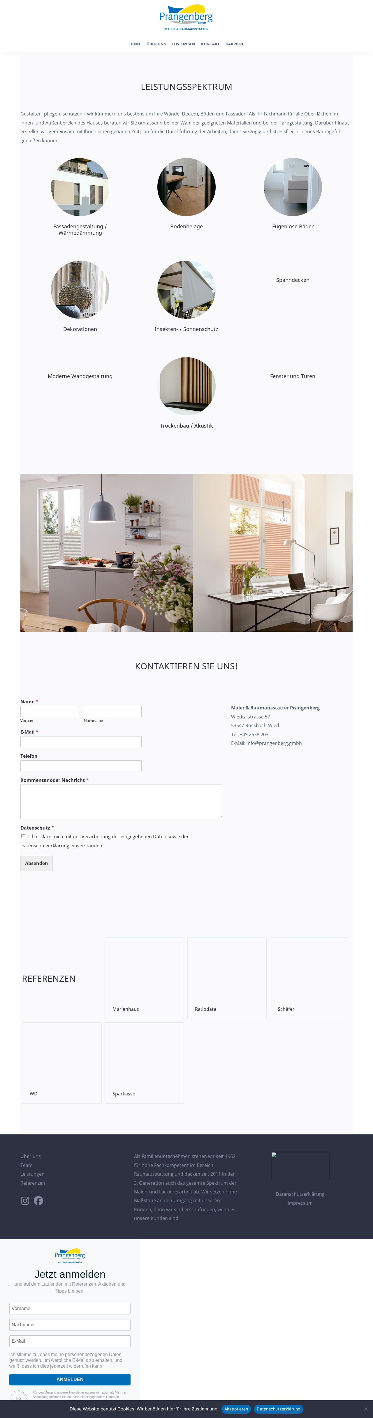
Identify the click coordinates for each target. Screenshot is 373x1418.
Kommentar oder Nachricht (54, 780)
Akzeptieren (236, 1408)
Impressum (300, 1203)
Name (29, 702)
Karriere (235, 44)
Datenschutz (37, 828)
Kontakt (210, 44)
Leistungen (183, 44)
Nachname (93, 720)
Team (26, 1165)
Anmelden (70, 1379)
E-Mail (29, 732)
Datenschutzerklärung (300, 1194)
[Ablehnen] (366, 1409)
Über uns (156, 44)
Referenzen (32, 1183)
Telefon (29, 756)
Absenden (36, 863)
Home (135, 44)
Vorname (28, 720)
